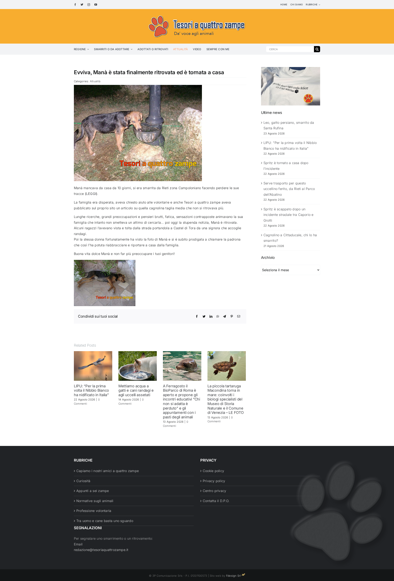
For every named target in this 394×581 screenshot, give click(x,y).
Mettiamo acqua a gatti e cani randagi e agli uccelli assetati (136, 390)
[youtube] (95, 4)
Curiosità (83, 481)
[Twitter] (203, 316)
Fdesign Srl (233, 575)
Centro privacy (214, 491)
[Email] (238, 316)
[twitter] (82, 4)
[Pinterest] (231, 316)
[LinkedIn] (210, 316)
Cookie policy (213, 471)
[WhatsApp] (217, 316)
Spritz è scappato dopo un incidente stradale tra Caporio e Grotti (288, 214)
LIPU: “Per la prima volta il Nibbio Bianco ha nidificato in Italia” (91, 390)
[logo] (197, 15)
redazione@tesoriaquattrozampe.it (101, 550)
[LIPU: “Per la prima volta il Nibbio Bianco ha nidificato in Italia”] (93, 365)
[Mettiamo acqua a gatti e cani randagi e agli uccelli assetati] (137, 365)
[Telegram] (224, 316)
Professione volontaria (93, 511)
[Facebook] (196, 316)
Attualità (95, 81)
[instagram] (88, 4)
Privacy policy (214, 481)
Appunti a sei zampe (92, 491)
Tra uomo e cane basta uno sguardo (104, 521)
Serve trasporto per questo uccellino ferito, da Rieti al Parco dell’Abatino (289, 189)
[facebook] (75, 4)
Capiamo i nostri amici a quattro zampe (107, 471)
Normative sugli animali (94, 501)
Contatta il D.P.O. (216, 501)
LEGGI (91, 194)
